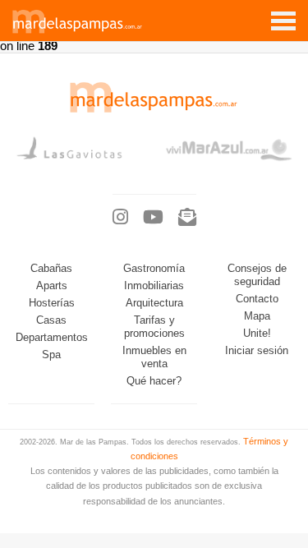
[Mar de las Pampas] (77, 31)
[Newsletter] (187, 217)
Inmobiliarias (154, 286)
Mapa (257, 316)
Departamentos (52, 337)
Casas (51, 320)
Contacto (257, 299)
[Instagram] (120, 217)
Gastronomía (154, 268)
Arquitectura (154, 303)
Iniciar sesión (256, 351)
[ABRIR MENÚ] (283, 14)
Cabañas (51, 268)
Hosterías (52, 303)
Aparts (51, 286)
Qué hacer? (154, 381)
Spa (51, 355)
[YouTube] (153, 217)
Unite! (257, 333)
